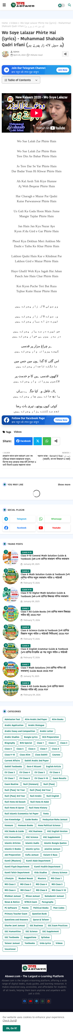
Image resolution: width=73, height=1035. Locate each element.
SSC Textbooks (12, 937)
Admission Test (12, 719)
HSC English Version (57, 831)
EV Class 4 (24, 772)
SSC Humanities (13, 931)
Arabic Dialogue (36, 725)
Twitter (37, 441)
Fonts (46, 813)
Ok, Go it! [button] (11, 1028)
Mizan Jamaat (33, 896)
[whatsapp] (42, 1001)
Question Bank (39, 913)
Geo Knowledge (12, 819)
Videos (14, 23)
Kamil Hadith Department (47, 866)
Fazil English (52, 795)
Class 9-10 (10, 754)
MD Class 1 (56, 878)
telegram (21, 518)
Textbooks (30, 943)
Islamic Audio (32, 843)
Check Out (8, 1020)
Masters (42, 878)
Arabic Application (14, 725)
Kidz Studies (40, 872)
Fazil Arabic (36, 795)
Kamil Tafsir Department (17, 872)
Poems (25, 907)
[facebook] (24, 1001)
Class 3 (63, 742)
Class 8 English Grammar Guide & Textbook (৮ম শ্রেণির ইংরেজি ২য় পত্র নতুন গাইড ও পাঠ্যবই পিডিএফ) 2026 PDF (44, 652)
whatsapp (56, 518)
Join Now (62, 69)
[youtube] (30, 1001)
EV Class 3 (10, 772)
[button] (69, 5)
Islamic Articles (13, 843)
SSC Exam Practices (58, 925)
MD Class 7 (25, 890)
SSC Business (36, 925)
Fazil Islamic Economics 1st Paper (21, 813)
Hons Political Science (49, 825)
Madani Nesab (25, 878)
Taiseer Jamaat (12, 943)
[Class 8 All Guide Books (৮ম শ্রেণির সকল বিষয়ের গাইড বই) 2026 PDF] (11, 688)
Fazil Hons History (38, 807)
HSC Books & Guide (14, 831)
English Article (53, 766)
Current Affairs (12, 760)
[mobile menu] (4, 4)
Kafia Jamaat (32, 854)
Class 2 (52, 742)
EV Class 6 (55, 772)
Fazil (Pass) (49, 784)
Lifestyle (9, 878)
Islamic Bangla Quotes (55, 843)
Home (5, 23)
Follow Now (61, 419)
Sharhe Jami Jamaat (15, 925)
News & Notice (12, 901)
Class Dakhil (41, 754)
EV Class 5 (40, 772)
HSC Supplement (51, 837)
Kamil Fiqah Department (17, 866)
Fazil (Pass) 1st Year (15, 790)
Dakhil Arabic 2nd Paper (37, 760)
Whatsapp (47, 441)
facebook (21, 527)
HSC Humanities (13, 837)
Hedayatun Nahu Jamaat (55, 819)
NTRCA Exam (30, 901)
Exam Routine (11, 784)
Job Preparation (13, 854)
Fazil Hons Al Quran (14, 807)
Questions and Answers (16, 919)
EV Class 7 (10, 778)
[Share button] (56, 441)
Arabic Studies (12, 736)
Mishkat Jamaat (13, 896)
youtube (56, 527)
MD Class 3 (25, 884)
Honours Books (25, 825)
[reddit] (48, 1001)
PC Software (11, 907)
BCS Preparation (50, 736)
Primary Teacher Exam (16, 913)
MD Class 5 (57, 884)
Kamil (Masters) (13, 860)
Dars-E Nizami (34, 766)
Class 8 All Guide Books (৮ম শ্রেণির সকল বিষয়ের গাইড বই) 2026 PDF (42, 688)
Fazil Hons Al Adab (39, 801)
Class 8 (55, 748)
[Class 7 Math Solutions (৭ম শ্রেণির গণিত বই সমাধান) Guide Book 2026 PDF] (11, 670)
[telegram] (36, 1001)
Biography (10, 742)
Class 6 (31, 748)
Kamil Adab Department (38, 860)
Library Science (59, 872)
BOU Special (26, 742)
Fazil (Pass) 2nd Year (40, 790)
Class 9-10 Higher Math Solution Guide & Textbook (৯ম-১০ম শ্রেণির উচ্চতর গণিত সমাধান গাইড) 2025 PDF (44, 596)
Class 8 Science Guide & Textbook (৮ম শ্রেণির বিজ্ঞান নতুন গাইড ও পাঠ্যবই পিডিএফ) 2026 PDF (45, 632)
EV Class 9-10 (41, 778)
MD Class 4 (41, 884)
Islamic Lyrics (33, 848)
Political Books (41, 907)
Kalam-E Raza (50, 854)
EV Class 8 (24, 778)
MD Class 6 (10, 890)
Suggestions (30, 937)
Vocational (10, 949)
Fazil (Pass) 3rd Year (15, 795)
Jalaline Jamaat (52, 848)
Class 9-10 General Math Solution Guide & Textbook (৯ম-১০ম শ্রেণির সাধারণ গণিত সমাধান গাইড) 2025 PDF (45, 559)
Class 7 (43, 748)
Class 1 (40, 742)
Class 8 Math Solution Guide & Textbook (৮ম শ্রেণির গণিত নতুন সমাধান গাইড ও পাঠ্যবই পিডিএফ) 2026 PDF (45, 577)
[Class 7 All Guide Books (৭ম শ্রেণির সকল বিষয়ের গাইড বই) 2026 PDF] (11, 614)
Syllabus (45, 937)
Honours (9, 825)
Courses (56, 754)
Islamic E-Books (13, 848)
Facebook (25, 441)
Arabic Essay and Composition (20, 731)
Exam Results (59, 778)
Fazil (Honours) (31, 784)
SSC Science (32, 931)
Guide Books (31, 819)
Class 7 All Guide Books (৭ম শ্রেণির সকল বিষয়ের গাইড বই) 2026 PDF (45, 613)
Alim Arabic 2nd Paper (36, 719)
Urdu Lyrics (45, 943)
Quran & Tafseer (41, 919)
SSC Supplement (50, 931)
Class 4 (8, 748)
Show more (64, 484)
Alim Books (57, 719)
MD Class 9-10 (59, 890)
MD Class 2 (10, 884)
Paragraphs (47, 901)
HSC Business (35, 831)
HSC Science (32, 837)
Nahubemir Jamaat (54, 896)
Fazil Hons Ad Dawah (15, 801)
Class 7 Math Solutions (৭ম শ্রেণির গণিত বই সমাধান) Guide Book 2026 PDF (43, 669)
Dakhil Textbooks (13, 766)
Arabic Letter (46, 731)
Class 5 (20, 748)
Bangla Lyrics (31, 736)
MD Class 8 (41, 890)
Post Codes (58, 907)
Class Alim (25, 754)
